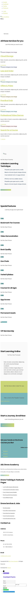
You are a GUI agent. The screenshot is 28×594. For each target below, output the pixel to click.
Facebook (5, 4)
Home (2, 33)
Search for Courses (6, 190)
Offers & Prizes (7, 85)
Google (5, 2)
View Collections (5, 401)
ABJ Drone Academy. (13, 561)
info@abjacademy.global (6, 555)
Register (5, 13)
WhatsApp (6, 589)
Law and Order (7, 71)
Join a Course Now (7, 425)
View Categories (5, 389)
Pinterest (5, 8)
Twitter (5, 6)
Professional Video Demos (12, 115)
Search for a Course (9, 130)
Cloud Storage (7, 56)
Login (4, 11)
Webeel (9, 567)
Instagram (5, 453)
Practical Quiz (7, 100)
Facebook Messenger (9, 591)
